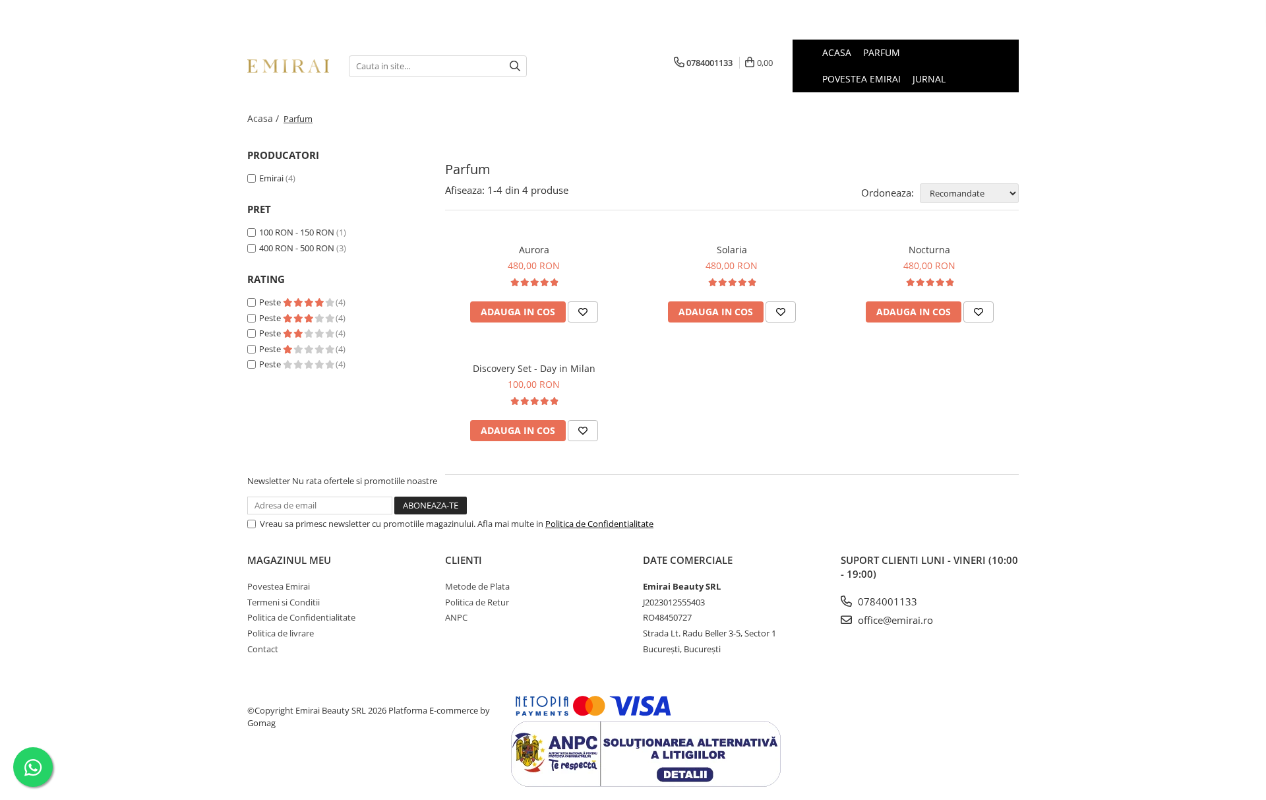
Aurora (534, 249)
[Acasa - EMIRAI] (288, 66)
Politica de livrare (280, 633)
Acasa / (264, 118)
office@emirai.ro (894, 620)
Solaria (732, 249)
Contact (262, 649)
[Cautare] (515, 66)
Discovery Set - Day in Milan (534, 368)
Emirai (271, 178)
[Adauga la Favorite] (583, 312)
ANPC (456, 617)
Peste (271, 302)
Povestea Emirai (278, 586)
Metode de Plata (477, 586)
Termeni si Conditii (283, 602)
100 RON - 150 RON (296, 232)
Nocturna (929, 249)
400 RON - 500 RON (296, 248)
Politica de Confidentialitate (599, 524)
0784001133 (886, 601)
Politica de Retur (477, 602)
